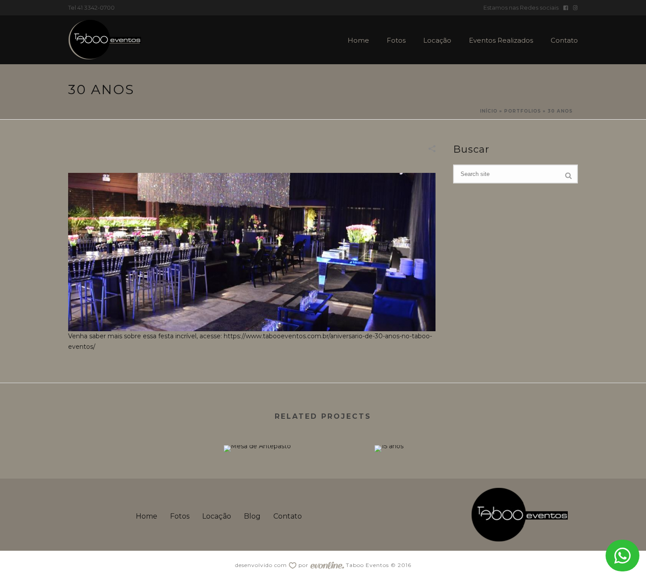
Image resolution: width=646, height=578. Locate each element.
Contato (564, 40)
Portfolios (522, 111)
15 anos (389, 429)
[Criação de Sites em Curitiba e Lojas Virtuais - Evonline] (327, 565)
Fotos (396, 40)
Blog (252, 516)
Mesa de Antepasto (257, 429)
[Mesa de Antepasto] (257, 476)
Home (358, 40)
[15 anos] (389, 476)
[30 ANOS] (252, 252)
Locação (437, 40)
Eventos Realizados (501, 40)
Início (488, 111)
